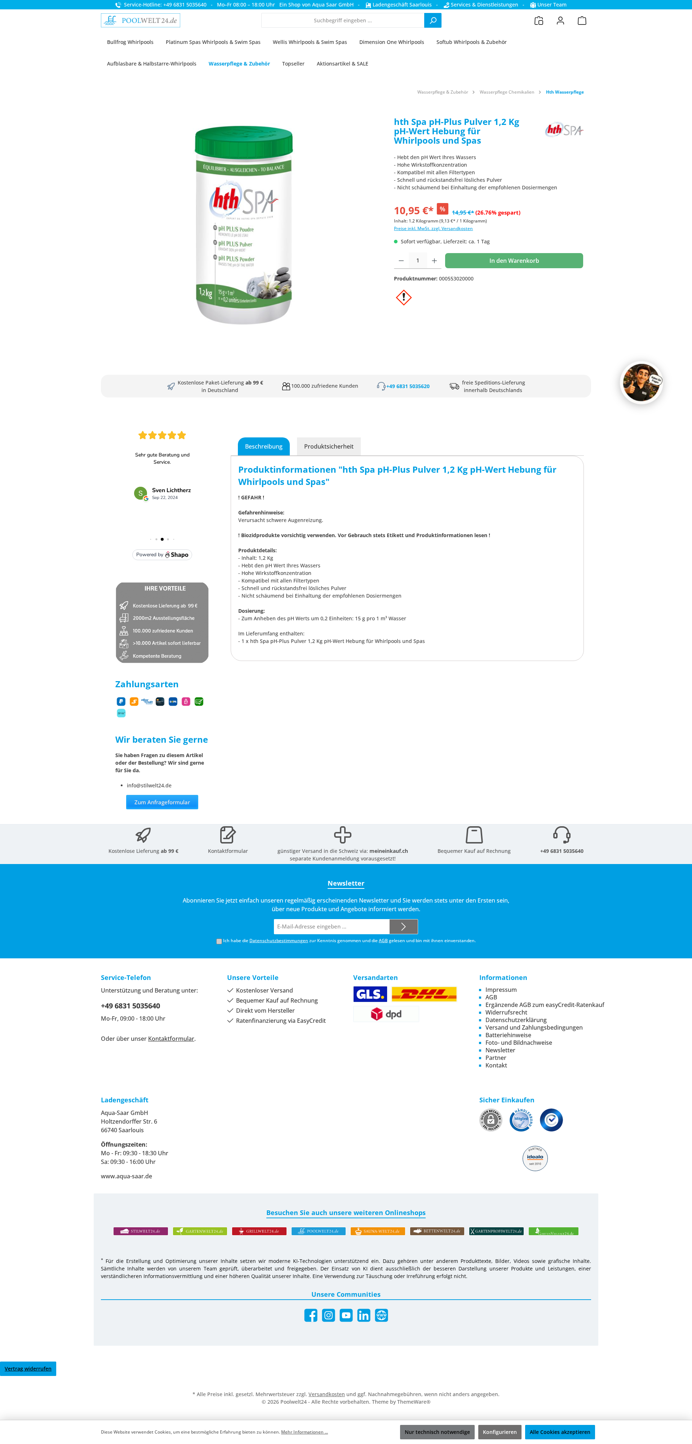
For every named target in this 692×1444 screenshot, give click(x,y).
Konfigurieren (500, 1432)
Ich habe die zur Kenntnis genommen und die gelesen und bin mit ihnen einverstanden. (349, 940)
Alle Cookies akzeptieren (560, 1432)
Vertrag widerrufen (28, 1368)
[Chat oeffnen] (641, 382)
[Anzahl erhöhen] (434, 260)
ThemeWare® (414, 1401)
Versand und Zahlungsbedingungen (534, 1027)
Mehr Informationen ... (304, 1432)
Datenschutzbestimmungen (278, 940)
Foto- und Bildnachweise (518, 1043)
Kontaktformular (228, 850)
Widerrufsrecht (506, 1012)
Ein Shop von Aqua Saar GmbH (316, 4)
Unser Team (552, 4)
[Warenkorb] (582, 20)
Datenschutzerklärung (516, 1020)
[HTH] (562, 133)
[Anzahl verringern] (401, 260)
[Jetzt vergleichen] (539, 20)
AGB (383, 940)
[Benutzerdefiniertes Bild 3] (551, 1120)
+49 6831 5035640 (562, 850)
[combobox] (343, 20)
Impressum (501, 990)
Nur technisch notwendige (437, 1432)
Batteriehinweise (508, 1035)
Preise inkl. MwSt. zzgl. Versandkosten (433, 228)
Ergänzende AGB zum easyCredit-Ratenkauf (544, 1005)
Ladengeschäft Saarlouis (401, 4)
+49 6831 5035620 (408, 386)
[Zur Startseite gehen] (140, 20)
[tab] (264, 446)
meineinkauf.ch (388, 850)
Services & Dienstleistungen (483, 4)
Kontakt (496, 1065)
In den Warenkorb (514, 261)
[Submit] (403, 927)
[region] (244, 225)
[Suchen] (433, 20)
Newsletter (500, 1050)
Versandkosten (327, 1394)
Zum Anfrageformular (162, 802)
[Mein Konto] (560, 20)
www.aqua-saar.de (126, 1176)
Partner (495, 1058)
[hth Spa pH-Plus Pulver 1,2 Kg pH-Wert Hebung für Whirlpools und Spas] (243, 225)
